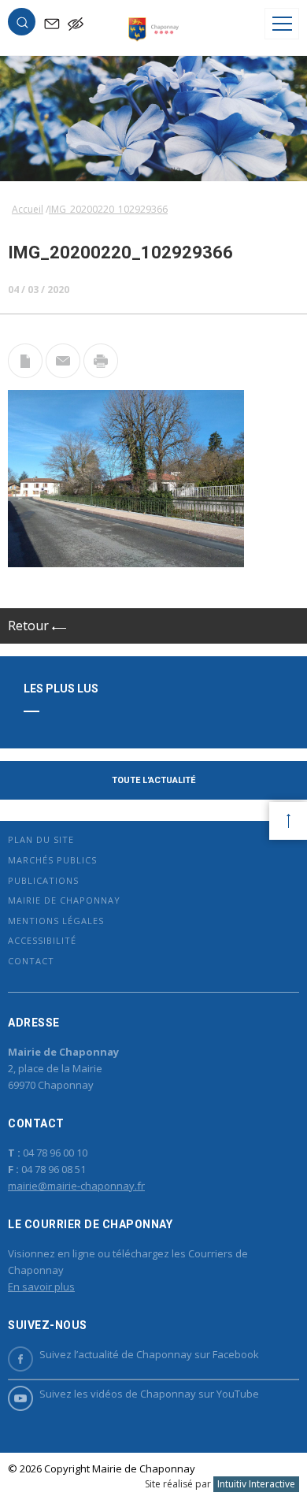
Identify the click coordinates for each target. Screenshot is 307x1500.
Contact (31, 961)
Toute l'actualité (153, 780)
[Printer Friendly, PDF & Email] (25, 373)
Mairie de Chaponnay (64, 900)
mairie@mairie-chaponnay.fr (76, 1186)
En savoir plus (41, 1286)
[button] (22, 25)
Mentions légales (56, 920)
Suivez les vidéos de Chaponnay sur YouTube (149, 1394)
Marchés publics (52, 860)
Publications (43, 880)
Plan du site (41, 839)
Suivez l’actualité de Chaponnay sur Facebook (149, 1354)
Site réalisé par (220, 1484)
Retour (30, 625)
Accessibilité (42, 940)
